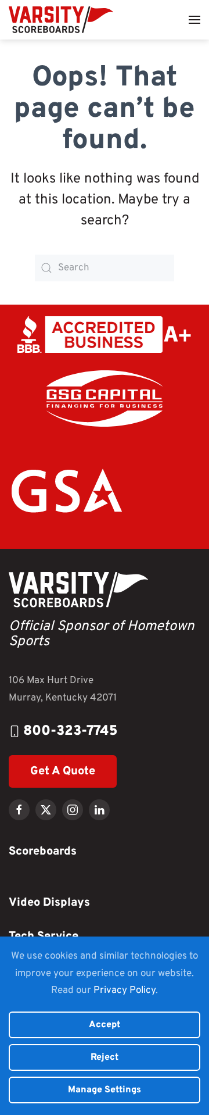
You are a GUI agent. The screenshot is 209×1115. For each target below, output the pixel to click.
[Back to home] (61, 19)
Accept (104, 1025)
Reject (104, 1057)
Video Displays (49, 902)
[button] (194, 19)
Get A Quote (62, 771)
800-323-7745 (70, 731)
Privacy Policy (124, 990)
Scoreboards (43, 851)
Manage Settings (104, 1090)
